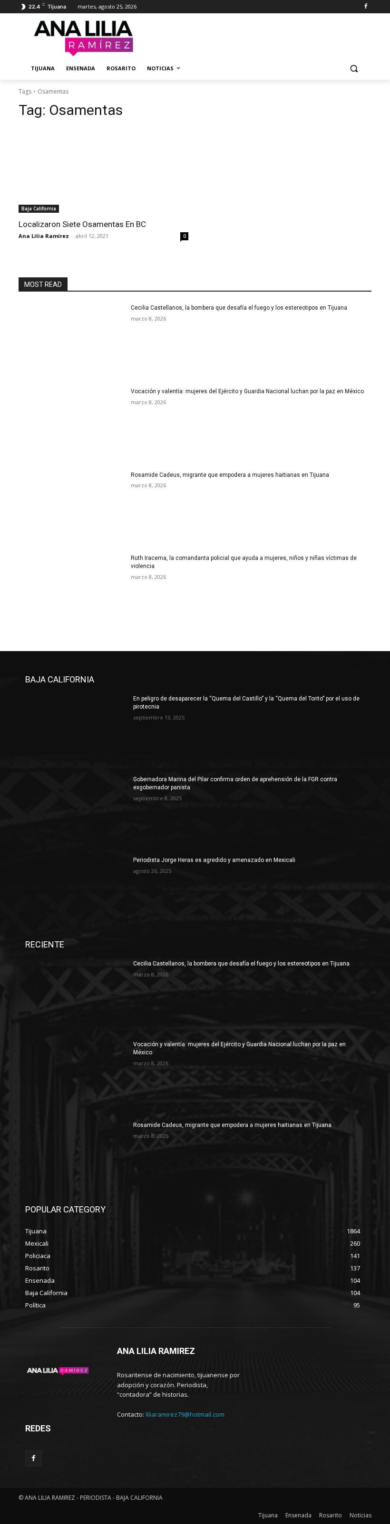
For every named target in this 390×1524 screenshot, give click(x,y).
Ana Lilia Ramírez (44, 235)
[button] (353, 68)
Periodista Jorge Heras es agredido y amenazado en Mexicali (214, 860)
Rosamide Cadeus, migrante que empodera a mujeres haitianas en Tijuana (230, 475)
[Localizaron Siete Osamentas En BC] (103, 170)
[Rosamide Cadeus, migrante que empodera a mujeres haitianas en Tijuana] (72, 508)
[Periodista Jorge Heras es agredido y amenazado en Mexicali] (76, 892)
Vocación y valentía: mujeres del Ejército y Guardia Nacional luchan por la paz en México (247, 391)
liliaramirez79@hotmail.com (185, 1414)
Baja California (38, 208)
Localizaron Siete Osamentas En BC (82, 224)
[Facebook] (365, 6)
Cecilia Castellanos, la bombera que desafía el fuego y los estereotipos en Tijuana (239, 307)
